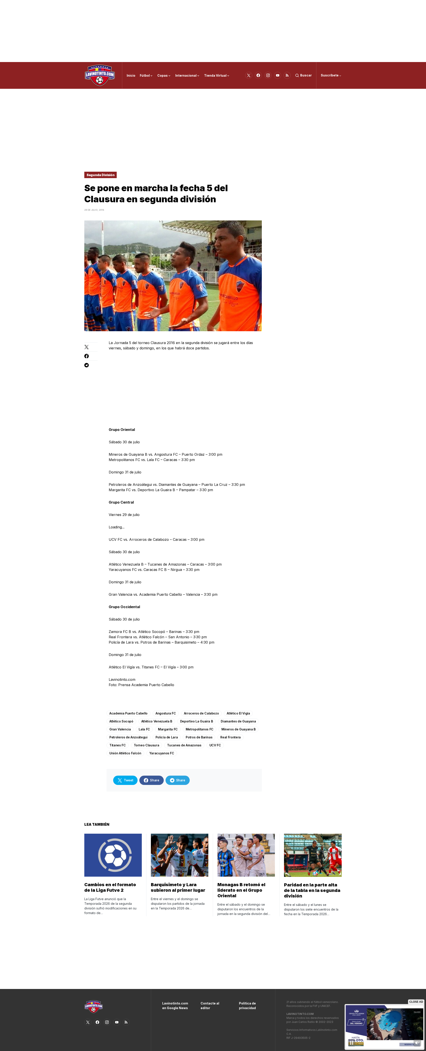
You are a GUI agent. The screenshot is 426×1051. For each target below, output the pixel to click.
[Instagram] (268, 75)
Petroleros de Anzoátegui (128, 737)
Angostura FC (166, 713)
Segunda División (100, 175)
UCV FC (215, 745)
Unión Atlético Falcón (125, 753)
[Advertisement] (213, 31)
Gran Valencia (120, 729)
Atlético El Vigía (238, 713)
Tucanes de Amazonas (184, 745)
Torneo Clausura (146, 745)
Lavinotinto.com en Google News (174, 1005)
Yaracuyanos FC (161, 753)
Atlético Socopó (121, 721)
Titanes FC (117, 745)
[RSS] (287, 75)
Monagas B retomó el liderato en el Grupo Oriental (241, 890)
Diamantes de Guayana (238, 721)
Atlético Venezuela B (156, 721)
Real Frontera (230, 737)
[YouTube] (277, 75)
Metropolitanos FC (199, 729)
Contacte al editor (210, 1005)
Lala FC (144, 729)
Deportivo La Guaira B (196, 721)
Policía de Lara (167, 737)
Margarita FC (168, 729)
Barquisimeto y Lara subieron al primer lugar (178, 887)
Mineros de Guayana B (238, 729)
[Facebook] (258, 75)
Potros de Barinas (199, 737)
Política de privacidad (247, 1005)
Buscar (306, 75)
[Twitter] (248, 75)
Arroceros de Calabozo (201, 713)
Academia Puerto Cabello (128, 713)
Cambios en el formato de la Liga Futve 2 (110, 887)
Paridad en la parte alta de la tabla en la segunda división (312, 890)
